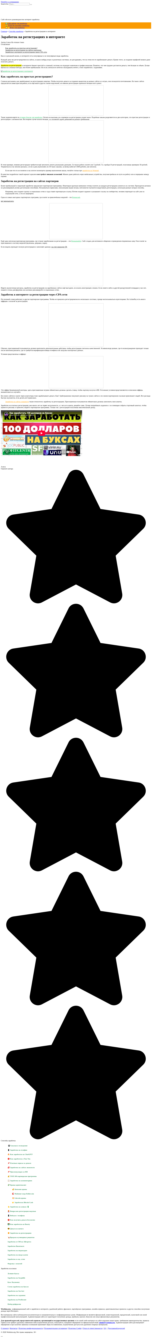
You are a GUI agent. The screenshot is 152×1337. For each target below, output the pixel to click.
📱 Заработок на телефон (17, 1150)
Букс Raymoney (14, 1282)
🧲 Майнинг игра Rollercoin (23, 1194)
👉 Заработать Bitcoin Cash (22, 1202)
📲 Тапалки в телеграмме (17, 1146)
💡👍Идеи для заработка (15, 28)
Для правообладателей (116, 1328)
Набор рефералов (14, 1304)
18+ (105, 1328)
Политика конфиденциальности (31, 1328)
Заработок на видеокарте (17, 1250)
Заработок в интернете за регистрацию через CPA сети (26, 52)
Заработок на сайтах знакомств (17, 402)
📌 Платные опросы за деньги (19, 1163)
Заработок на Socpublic (16, 1278)
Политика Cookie (74, 1328)
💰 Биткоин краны (19, 1189)
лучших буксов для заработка (31, 117)
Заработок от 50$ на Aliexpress (19, 1242)
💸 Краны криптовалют (17, 1185)
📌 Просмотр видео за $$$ (18, 1172)
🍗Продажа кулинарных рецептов (21, 1237)
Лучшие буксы (13, 1273)
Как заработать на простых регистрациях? (21, 48)
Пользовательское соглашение (55, 1328)
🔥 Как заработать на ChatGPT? (20, 1154)
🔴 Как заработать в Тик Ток (19, 1159)
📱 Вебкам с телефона (16, 1215)
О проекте (5, 1328)
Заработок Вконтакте (16, 1246)
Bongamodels (76, 241)
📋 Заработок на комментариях (20, 1181)
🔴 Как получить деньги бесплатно (21, 1220)
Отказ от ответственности (92, 1328)
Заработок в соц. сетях (16, 1259)
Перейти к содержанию (10, 2)
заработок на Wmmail (90, 170)
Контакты (13, 1328)
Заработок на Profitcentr (17, 1300)
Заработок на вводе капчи (18, 1255)
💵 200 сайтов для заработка (16, 23)
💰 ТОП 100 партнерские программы (22, 1176)
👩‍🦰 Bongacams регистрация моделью (22, 1211)
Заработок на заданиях (16, 1295)
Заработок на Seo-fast (16, 1291)
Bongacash (76, 197)
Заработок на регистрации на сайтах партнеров (23, 50)
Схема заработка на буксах (18, 1287)
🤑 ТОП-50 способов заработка (17, 25)
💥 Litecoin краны (19, 1198)
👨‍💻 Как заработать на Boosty (19, 1224)
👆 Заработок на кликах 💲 (18, 1207)
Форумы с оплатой (15, 1264)
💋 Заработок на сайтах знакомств (21, 1167)
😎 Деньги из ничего (16, 1229)
